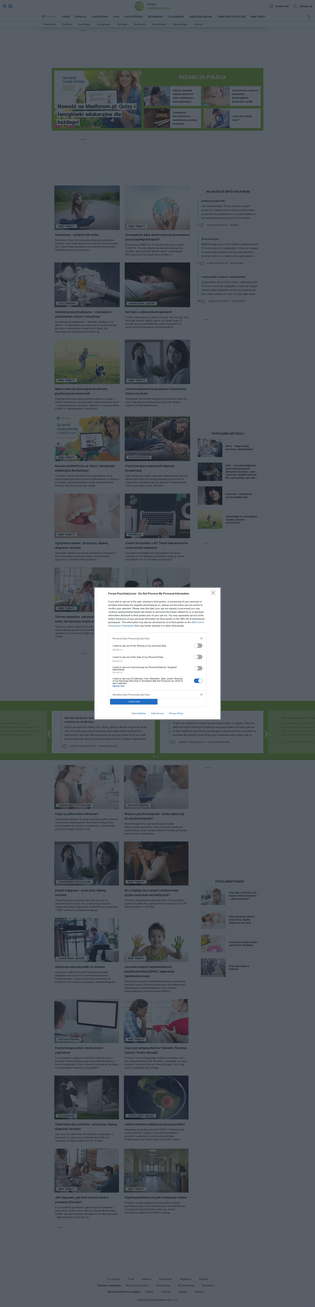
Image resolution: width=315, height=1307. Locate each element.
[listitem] (157, 638)
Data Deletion (139, 713)
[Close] (214, 594)
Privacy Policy (176, 713)
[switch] (198, 645)
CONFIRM (134, 702)
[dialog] (157, 653)
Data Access (157, 713)
